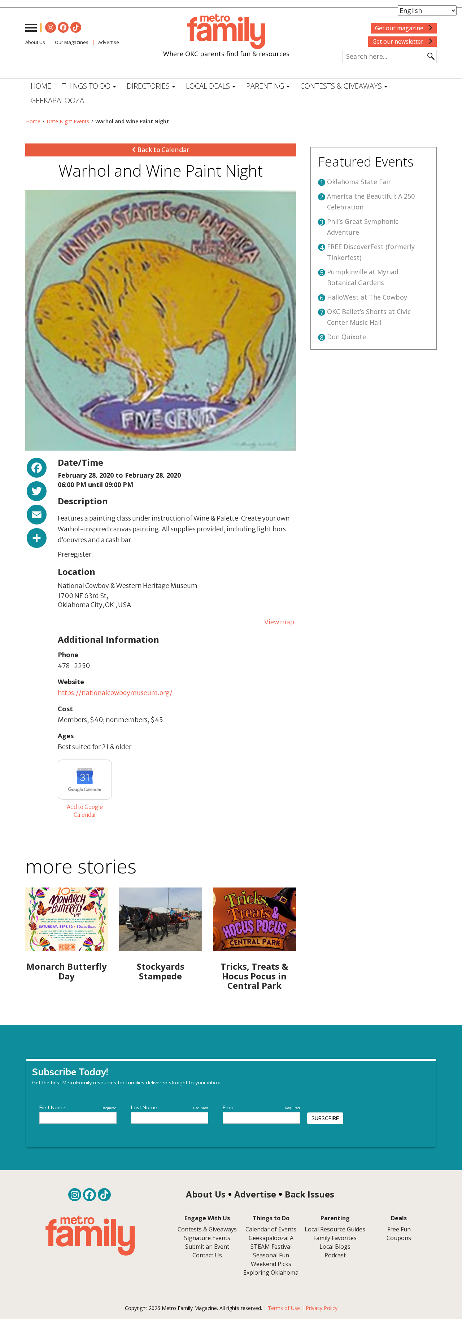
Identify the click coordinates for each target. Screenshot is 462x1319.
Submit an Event (207, 1247)
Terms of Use (284, 1308)
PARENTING (266, 86)
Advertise (108, 42)
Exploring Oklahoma (270, 1272)
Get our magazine (400, 28)
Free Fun (399, 1229)
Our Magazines (71, 42)
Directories (149, 86)
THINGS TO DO (87, 86)
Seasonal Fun (271, 1255)
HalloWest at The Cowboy (367, 297)
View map (279, 622)
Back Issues (309, 1194)
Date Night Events (68, 121)
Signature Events (207, 1238)
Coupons (399, 1238)
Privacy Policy (321, 1308)
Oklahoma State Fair (359, 181)
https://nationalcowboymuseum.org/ (115, 693)
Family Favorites (335, 1238)
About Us (35, 42)
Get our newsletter (398, 41)
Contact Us (207, 1255)
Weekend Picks (271, 1264)
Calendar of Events (270, 1229)
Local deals (209, 86)
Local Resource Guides (335, 1229)
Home (41, 86)
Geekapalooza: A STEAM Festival (271, 1242)
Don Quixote (346, 336)
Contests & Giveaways (342, 86)
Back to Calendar (162, 150)
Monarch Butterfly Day (66, 971)
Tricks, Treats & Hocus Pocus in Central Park (254, 975)
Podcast (335, 1255)
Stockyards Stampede (160, 971)
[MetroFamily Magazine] (226, 31)
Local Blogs (334, 1247)
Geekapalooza (57, 100)
